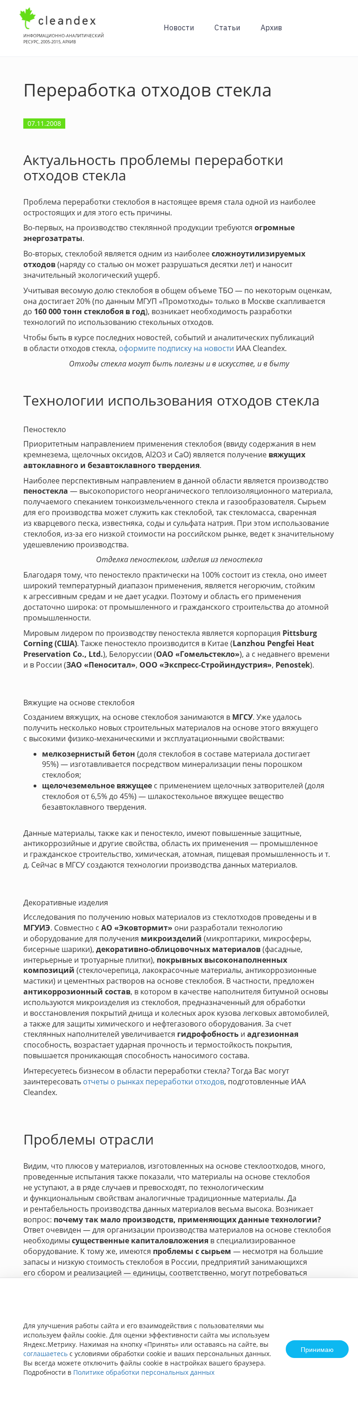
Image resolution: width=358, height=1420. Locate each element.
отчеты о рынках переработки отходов (153, 1081)
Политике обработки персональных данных (143, 1372)
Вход (336, 33)
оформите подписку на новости (176, 348)
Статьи (227, 27)
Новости (179, 27)
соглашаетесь (45, 1353)
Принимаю (317, 1349)
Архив (271, 27)
